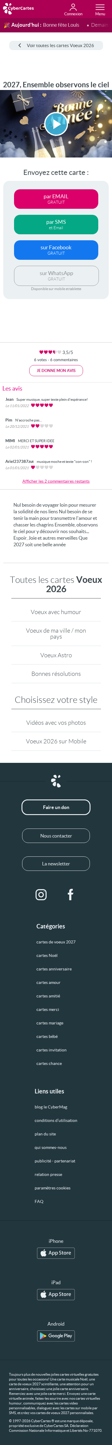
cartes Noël (47, 955)
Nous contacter (56, 835)
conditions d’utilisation (56, 1120)
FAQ (39, 1201)
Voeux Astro (56, 655)
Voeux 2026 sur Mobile (56, 741)
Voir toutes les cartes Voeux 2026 (60, 45)
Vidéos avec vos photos (56, 722)
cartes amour (48, 982)
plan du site (45, 1134)
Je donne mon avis (56, 370)
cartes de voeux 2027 (56, 942)
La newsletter (56, 863)
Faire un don (56, 807)
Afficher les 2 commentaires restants (56, 481)
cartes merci (47, 1009)
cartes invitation (51, 1050)
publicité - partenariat (55, 1161)
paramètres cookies (52, 1188)
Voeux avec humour (56, 612)
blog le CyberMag (51, 1107)
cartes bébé (47, 1036)
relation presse (48, 1174)
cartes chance (49, 1063)
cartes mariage (49, 1023)
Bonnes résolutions (56, 673)
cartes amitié (48, 996)
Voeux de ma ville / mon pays (56, 633)
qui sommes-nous (51, 1147)
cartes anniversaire (54, 969)
